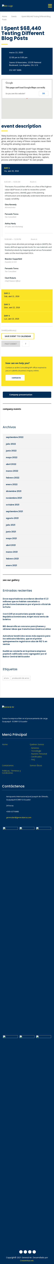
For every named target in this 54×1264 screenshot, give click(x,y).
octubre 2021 (12, 504)
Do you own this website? (15, 94)
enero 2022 (11, 484)
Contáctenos (8, 765)
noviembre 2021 (14, 498)
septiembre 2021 (14, 511)
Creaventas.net (27, 1260)
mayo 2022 (11, 457)
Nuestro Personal (39, 754)
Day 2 (11, 294)
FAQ (33, 759)
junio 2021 (11, 531)
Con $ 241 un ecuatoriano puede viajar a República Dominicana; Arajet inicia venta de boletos (26, 617)
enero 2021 (11, 565)
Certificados (36, 757)
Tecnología (36, 751)
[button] (15, 378)
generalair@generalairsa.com (18, 817)
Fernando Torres (11, 214)
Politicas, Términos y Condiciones (11, 772)
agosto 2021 (12, 518)
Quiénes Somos (37, 744)
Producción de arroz (20, 678)
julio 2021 (10, 525)
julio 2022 (11, 444)
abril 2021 (11, 545)
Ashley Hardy (10, 224)
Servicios (35, 748)
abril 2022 (11, 464)
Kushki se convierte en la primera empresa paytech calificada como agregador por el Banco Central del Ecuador (25, 654)
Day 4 (11, 317)
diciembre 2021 (13, 491)
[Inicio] (7, 5)
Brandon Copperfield (13, 259)
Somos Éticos (36, 765)
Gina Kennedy (10, 205)
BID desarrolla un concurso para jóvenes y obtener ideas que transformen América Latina (27, 627)
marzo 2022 (12, 471)
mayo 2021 (11, 538)
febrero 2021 (12, 558)
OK (43, 93)
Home (4, 16)
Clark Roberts (10, 278)
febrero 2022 (12, 477)
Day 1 (11, 169)
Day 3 (12, 306)
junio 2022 (11, 450)
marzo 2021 (12, 552)
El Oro (6, 678)
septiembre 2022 (14, 437)
